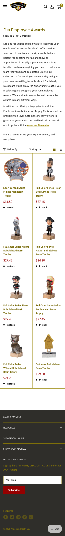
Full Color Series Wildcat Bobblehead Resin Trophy (14, 368)
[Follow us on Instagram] (18, 517)
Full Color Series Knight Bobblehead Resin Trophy (16, 250)
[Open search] (46, 7)
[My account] (52, 7)
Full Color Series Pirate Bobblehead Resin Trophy (15, 309)
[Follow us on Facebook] (5, 517)
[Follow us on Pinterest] (24, 517)
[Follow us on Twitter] (12, 517)
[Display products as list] (60, 149)
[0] (59, 7)
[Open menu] (5, 6)
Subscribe (14, 490)
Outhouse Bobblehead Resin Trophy (48, 366)
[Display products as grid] (54, 149)
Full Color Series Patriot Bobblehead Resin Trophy (46, 250)
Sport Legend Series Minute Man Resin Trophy (14, 191)
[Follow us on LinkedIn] (31, 517)
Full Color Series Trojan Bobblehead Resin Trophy (48, 191)
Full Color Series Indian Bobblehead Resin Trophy (48, 309)
